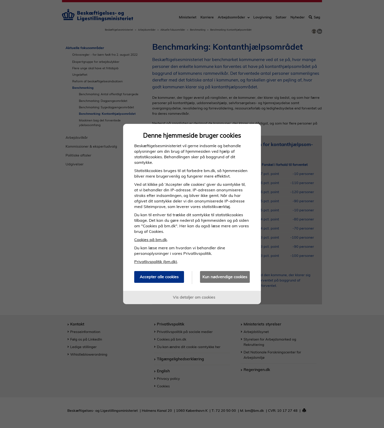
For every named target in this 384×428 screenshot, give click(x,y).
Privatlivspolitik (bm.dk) (155, 261)
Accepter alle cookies (159, 276)
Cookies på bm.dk (150, 239)
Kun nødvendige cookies (224, 276)
